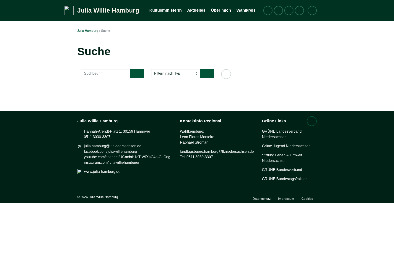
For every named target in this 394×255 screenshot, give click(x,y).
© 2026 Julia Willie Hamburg (97, 197)
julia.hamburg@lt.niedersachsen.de (112, 146)
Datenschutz (262, 198)
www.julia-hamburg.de (102, 172)
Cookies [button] (307, 198)
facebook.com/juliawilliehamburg (110, 151)
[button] (312, 121)
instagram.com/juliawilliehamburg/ (111, 162)
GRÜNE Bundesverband (282, 170)
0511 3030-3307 (97, 137)
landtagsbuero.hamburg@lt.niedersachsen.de (217, 151)
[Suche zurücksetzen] (226, 74)
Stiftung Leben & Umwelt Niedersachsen (282, 158)
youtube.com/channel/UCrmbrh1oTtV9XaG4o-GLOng (127, 157)
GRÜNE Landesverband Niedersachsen (282, 134)
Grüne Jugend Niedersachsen (286, 146)
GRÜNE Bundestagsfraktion (285, 179)
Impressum (286, 198)
